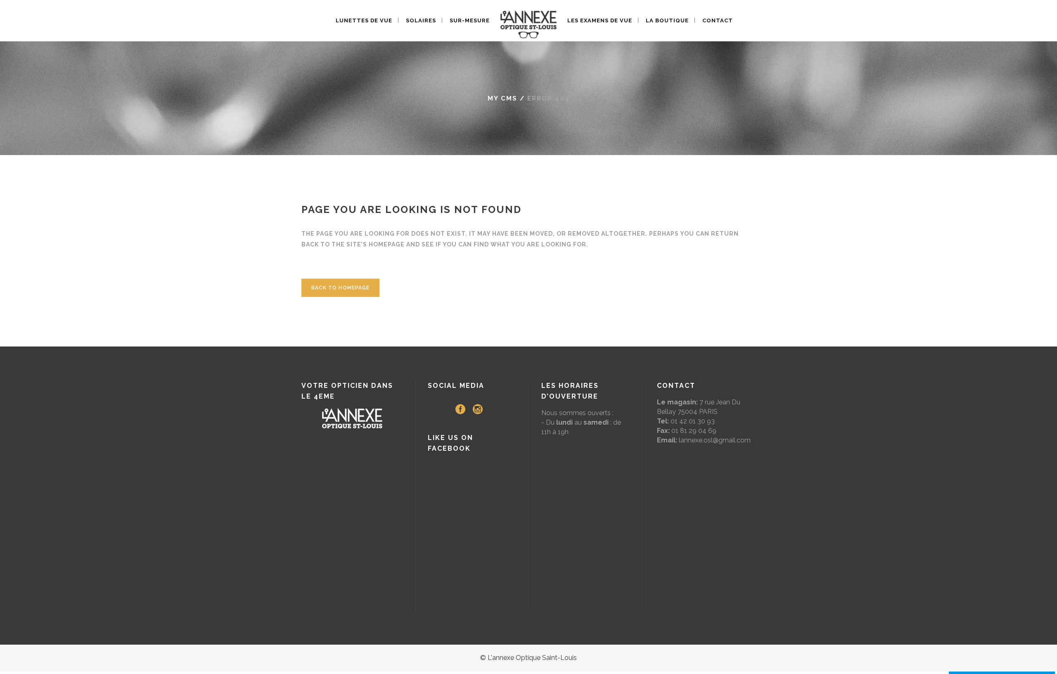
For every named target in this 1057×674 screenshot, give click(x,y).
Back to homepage (340, 288)
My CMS (502, 98)
